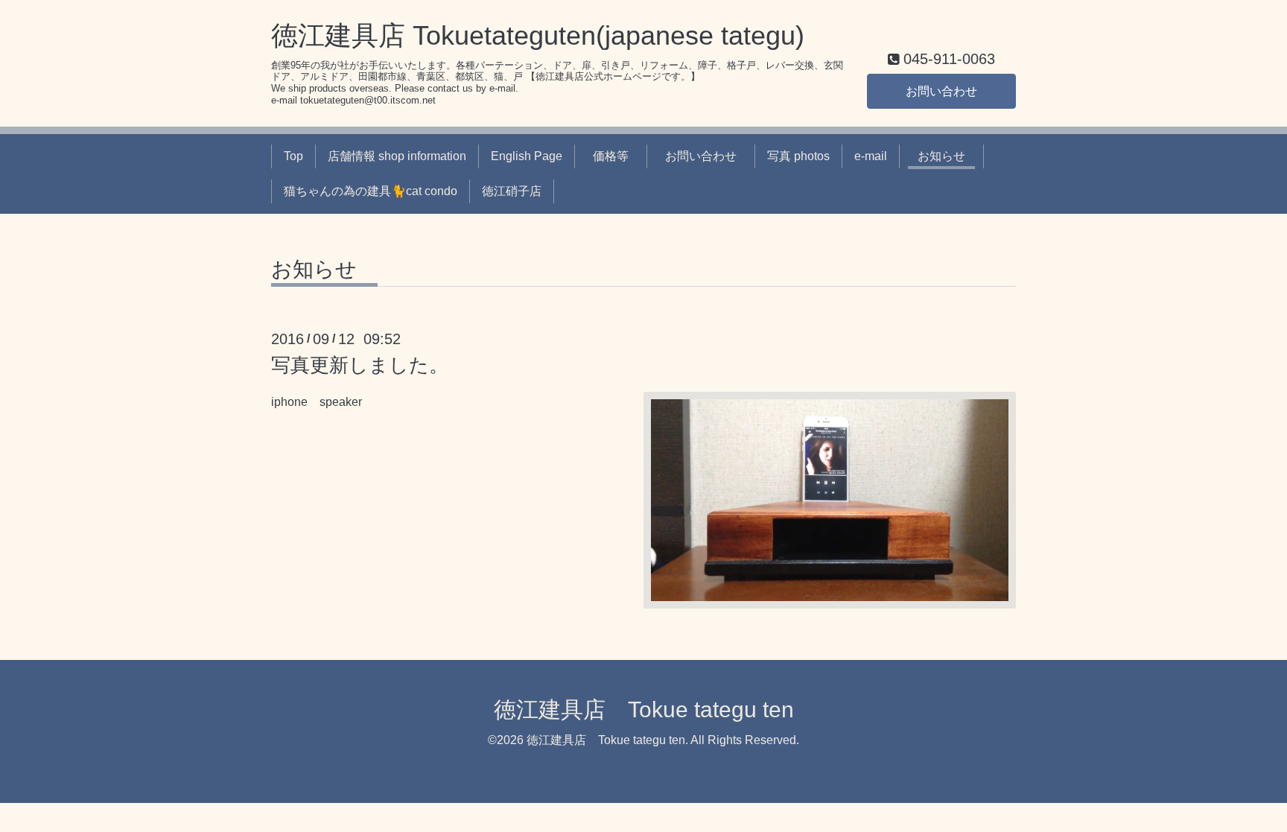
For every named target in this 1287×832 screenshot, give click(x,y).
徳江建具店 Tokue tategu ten (644, 709)
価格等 (617, 156)
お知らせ (947, 156)
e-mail (870, 156)
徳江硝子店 (511, 191)
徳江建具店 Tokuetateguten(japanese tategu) (537, 35)
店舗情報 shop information (397, 156)
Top (293, 156)
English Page (526, 156)
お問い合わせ (941, 91)
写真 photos (798, 156)
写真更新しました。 (359, 365)
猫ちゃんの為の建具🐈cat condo (370, 191)
